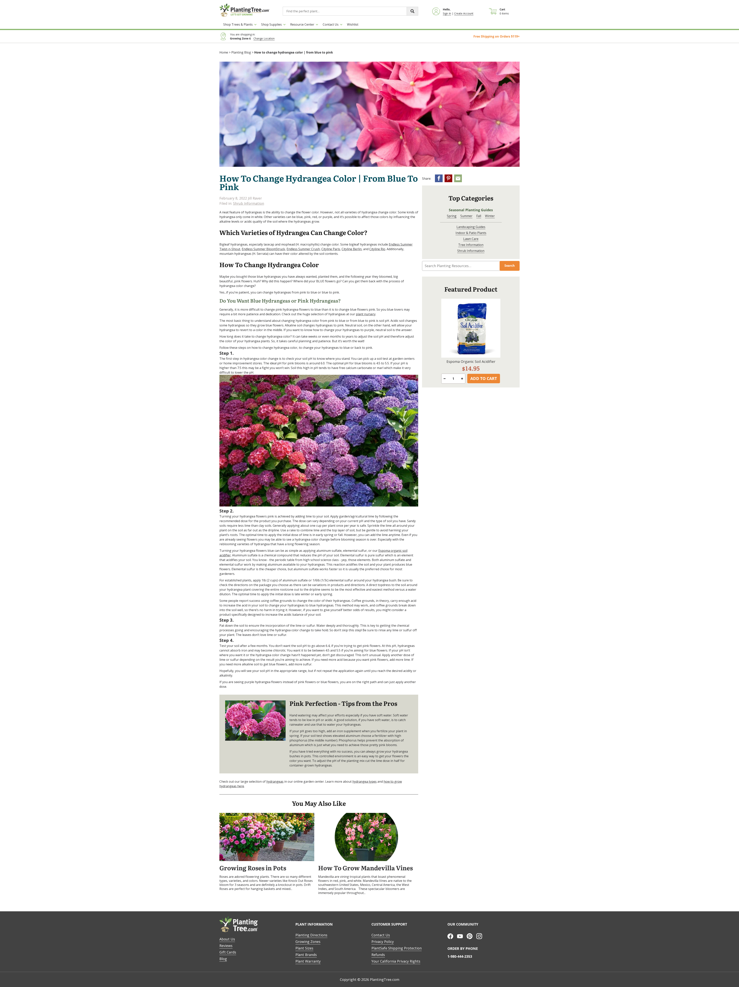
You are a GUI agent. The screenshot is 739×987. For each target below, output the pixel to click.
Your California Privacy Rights (395, 961)
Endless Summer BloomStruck (263, 249)
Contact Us (331, 24)
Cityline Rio (377, 249)
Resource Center (302, 24)
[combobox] (350, 11)
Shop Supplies (271, 24)
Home (223, 52)
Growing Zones (307, 941)
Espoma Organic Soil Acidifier (470, 361)
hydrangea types (364, 781)
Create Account (463, 13)
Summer (466, 216)
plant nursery (365, 314)
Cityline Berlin (352, 249)
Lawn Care (470, 239)
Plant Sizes (304, 948)
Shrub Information (248, 203)
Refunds (378, 954)
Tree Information (470, 245)
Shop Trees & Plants (238, 24)
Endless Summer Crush (303, 249)
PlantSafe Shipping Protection (396, 948)
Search (509, 265)
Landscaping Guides (470, 227)
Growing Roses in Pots (252, 868)
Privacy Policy (382, 941)
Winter (490, 216)
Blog (223, 958)
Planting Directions (311, 935)
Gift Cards (227, 952)
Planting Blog (241, 52)
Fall (478, 216)
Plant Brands (306, 954)
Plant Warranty (308, 961)
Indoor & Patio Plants (471, 233)
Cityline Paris (330, 249)
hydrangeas (274, 781)
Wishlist (352, 24)
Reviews (225, 945)
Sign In (447, 13)
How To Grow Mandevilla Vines (365, 868)
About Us (227, 939)
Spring (451, 216)
